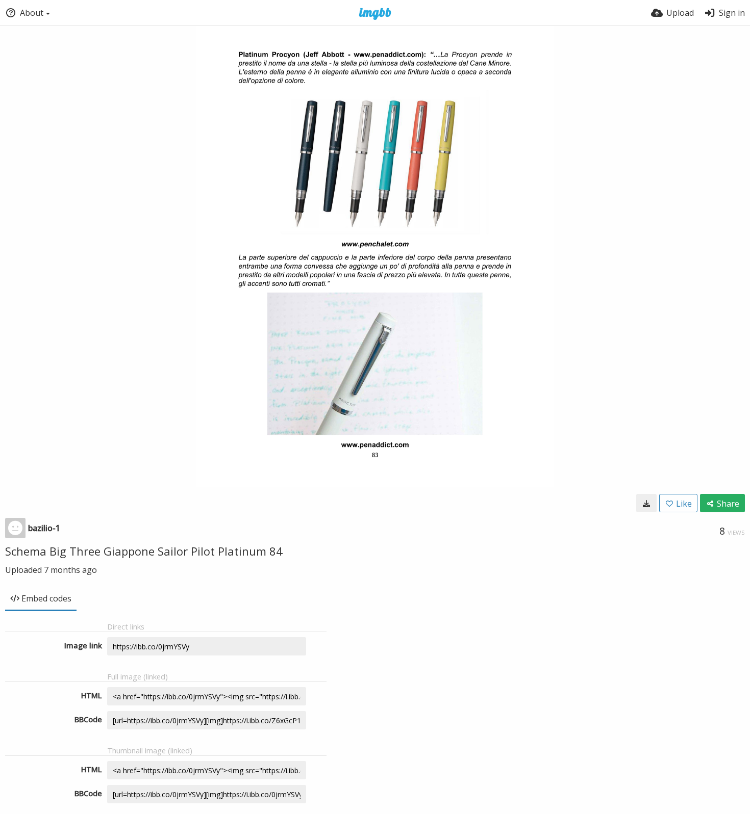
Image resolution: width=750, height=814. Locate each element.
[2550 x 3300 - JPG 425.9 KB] (646, 503)
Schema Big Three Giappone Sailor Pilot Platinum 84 (144, 551)
